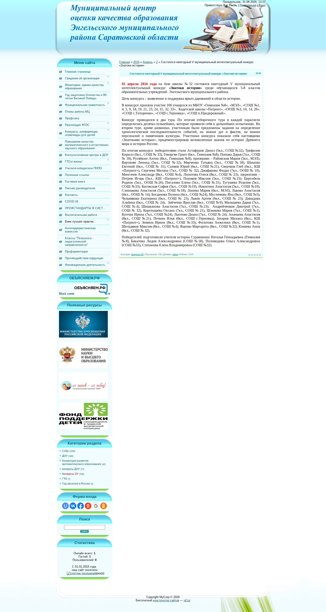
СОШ (65, 451)
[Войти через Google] (95, 505)
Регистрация (248, 5)
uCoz (187, 600)
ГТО (64, 478)
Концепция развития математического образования (81, 462)
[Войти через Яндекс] (88, 506)
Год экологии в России (76, 483)
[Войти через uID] (65, 506)
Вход (262, 5)
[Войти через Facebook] (80, 506)
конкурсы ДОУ (71, 469)
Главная (124, 62)
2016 (136, 62)
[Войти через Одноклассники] (103, 506)
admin (175, 254)
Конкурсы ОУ (70, 473)
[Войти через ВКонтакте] (73, 506)
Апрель (148, 62)
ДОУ (65, 455)
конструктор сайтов (166, 600)
